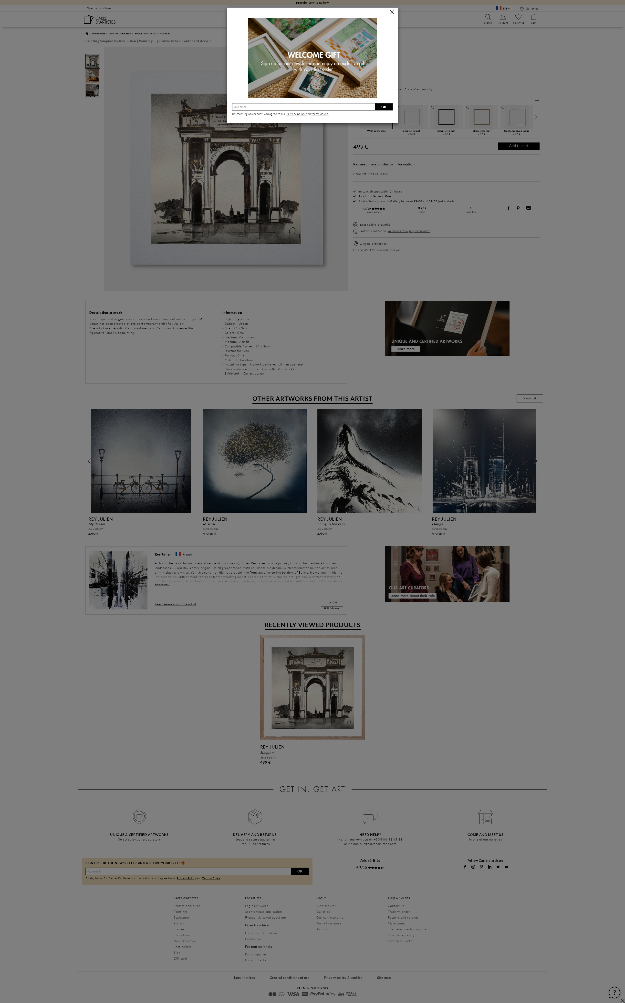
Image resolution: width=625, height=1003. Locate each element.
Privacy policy (296, 114)
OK (383, 107)
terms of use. (320, 114)
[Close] (392, 12)
